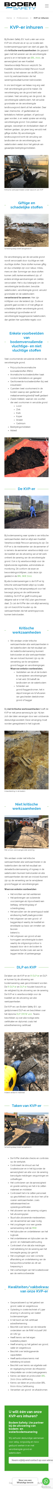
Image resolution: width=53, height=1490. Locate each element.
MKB (34, 1228)
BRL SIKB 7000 (25, 576)
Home (9, 18)
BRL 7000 (35, 58)
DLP (18, 1014)
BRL (43, 1376)
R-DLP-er (34, 976)
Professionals (22, 18)
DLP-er (23, 987)
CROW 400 (26, 1014)
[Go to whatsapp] (46, 1481)
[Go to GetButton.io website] (46, 1487)
